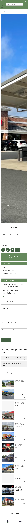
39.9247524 (8, 299)
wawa (16, 436)
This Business (9, 306)
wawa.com (11, 270)
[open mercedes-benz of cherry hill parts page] (8, 490)
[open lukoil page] (8, 383)
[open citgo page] (8, 415)
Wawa (12, 11)
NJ (8, 11)
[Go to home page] (3, 4)
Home (2, 11)
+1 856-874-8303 (12, 273)
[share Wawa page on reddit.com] (17, 250)
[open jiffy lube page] (8, 501)
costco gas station (19, 426)
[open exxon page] (8, 405)
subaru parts (18, 478)
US (5, 11)
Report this (5, 308)
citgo (16, 415)
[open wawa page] (8, 436)
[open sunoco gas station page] (8, 394)
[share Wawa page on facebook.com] (3, 250)
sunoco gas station (19, 394)
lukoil (16, 383)
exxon (16, 405)
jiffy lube (17, 501)
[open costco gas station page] (8, 426)
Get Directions (7, 276)
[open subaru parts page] (8, 478)
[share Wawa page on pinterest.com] (8, 250)
